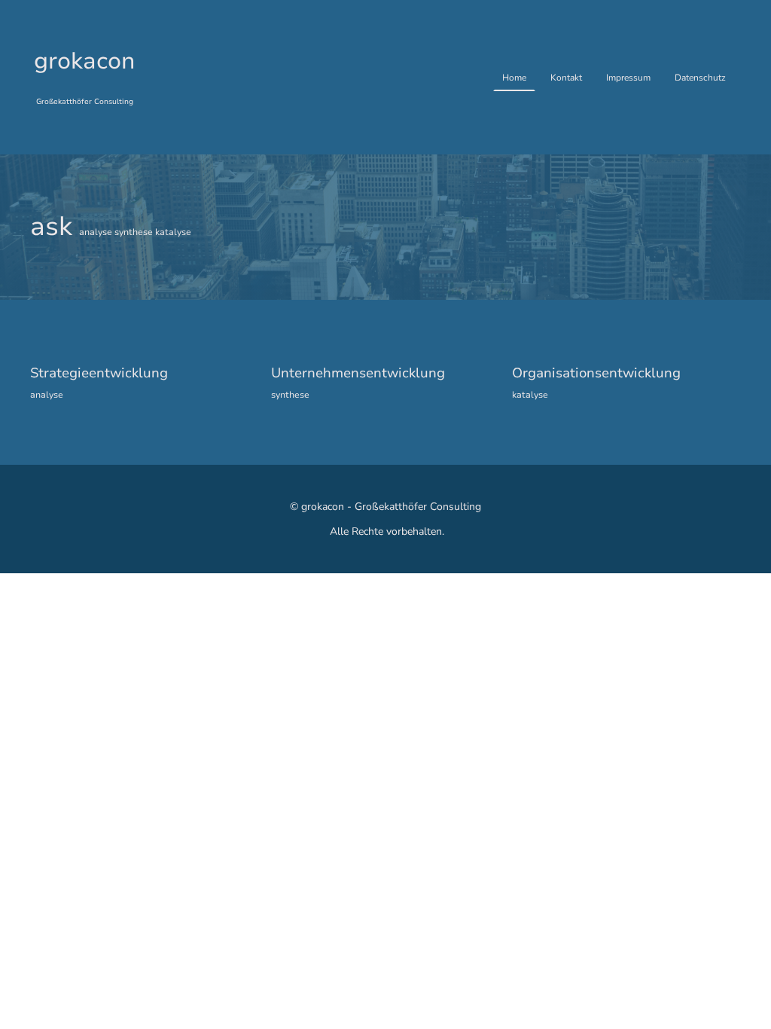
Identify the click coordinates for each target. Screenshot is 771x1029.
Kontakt (566, 78)
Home (514, 78)
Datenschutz (700, 78)
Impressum (628, 78)
